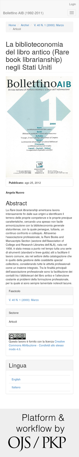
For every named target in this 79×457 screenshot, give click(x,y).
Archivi (25, 25)
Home (12, 25)
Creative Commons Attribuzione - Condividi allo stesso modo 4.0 (37, 345)
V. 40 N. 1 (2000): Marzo (49, 25)
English (16, 379)
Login (72, 4)
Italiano (16, 387)
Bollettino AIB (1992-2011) (23, 12)
